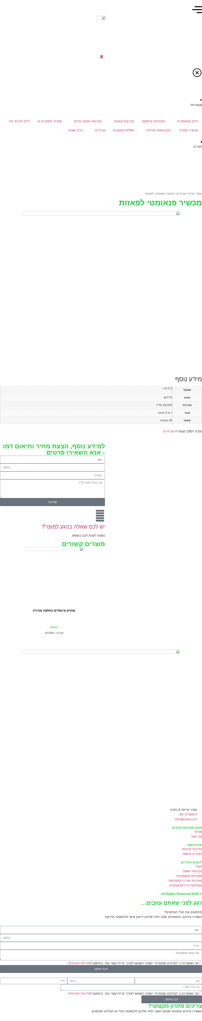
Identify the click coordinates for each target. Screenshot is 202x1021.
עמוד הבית (195, 193)
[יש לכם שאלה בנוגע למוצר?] (100, 516)
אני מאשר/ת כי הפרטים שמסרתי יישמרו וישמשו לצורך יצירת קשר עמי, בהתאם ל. (132, 963)
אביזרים (181, 193)
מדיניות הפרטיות (79, 963)
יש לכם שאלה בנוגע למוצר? (73, 526)
